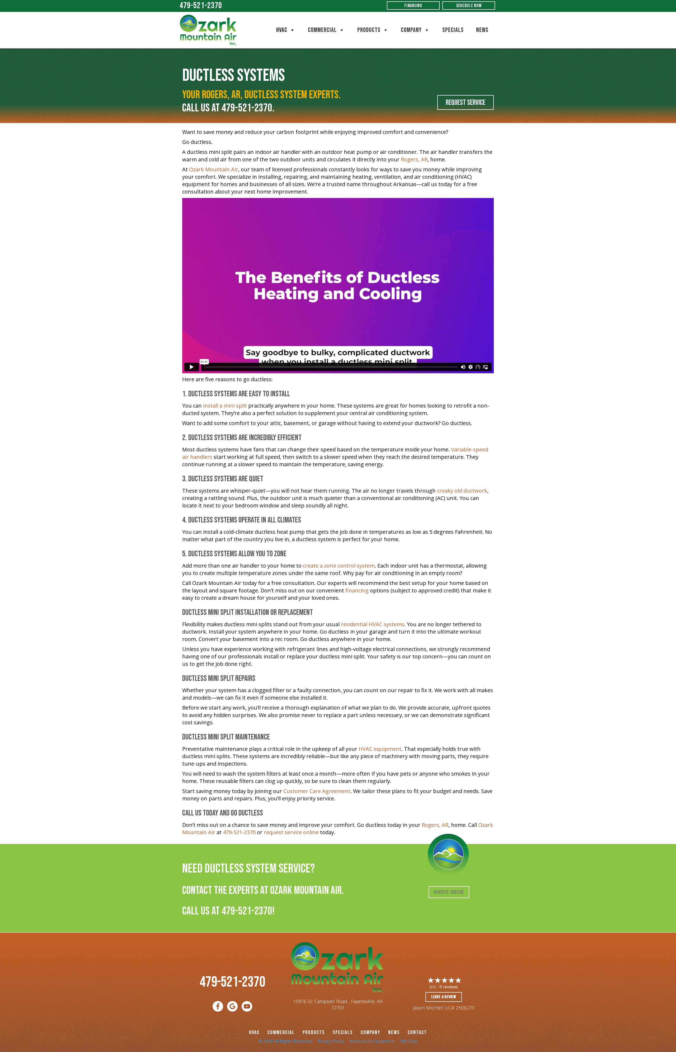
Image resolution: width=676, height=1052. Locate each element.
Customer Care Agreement (316, 791)
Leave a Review (443, 996)
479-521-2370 (201, 6)
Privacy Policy (331, 1041)
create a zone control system (339, 565)
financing (357, 590)
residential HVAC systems (372, 624)
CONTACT (417, 1032)
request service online (291, 832)
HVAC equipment (380, 748)
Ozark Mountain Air (213, 169)
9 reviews (448, 987)
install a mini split (225, 405)
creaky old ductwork (462, 490)
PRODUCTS (314, 1032)
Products (369, 30)
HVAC (281, 30)
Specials (453, 30)
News (482, 30)
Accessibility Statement (372, 1041)
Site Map (408, 1041)
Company (411, 30)
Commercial (322, 30)
